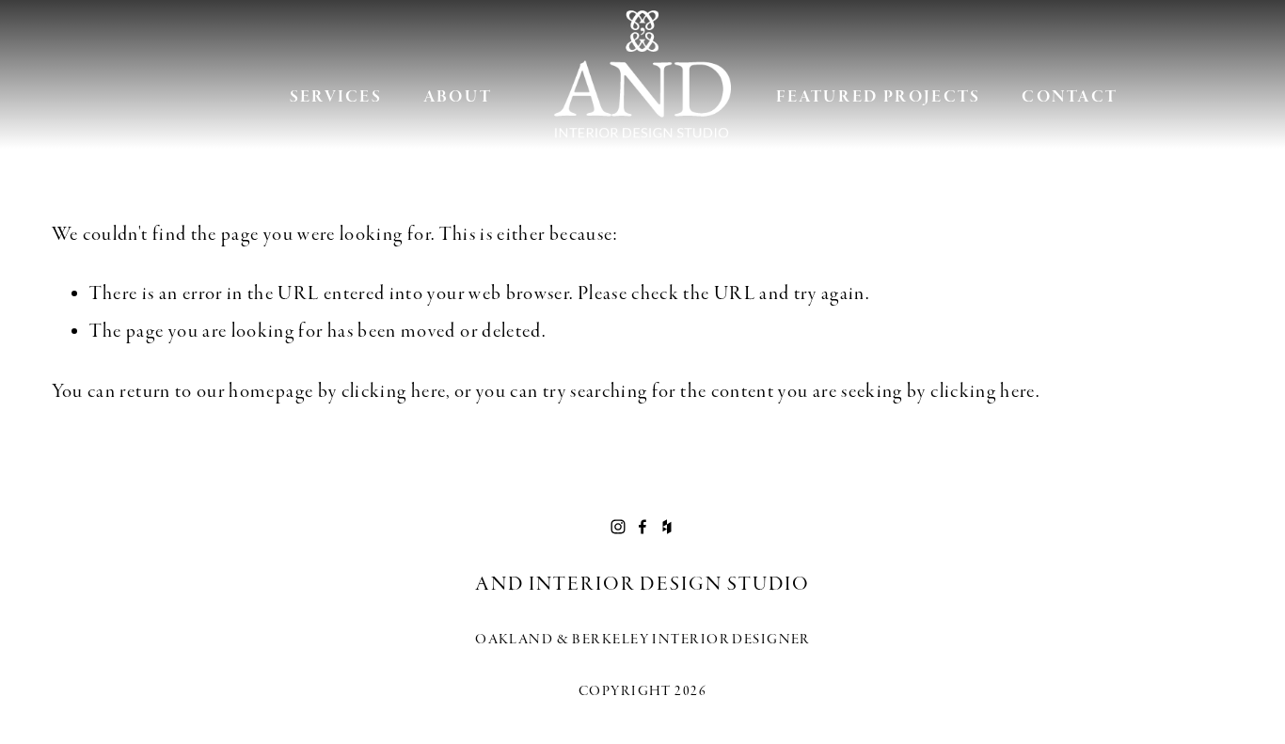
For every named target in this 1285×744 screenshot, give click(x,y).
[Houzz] (666, 526)
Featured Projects (878, 97)
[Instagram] (618, 526)
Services (336, 97)
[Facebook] (642, 526)
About (458, 97)
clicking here (394, 391)
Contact (1070, 97)
